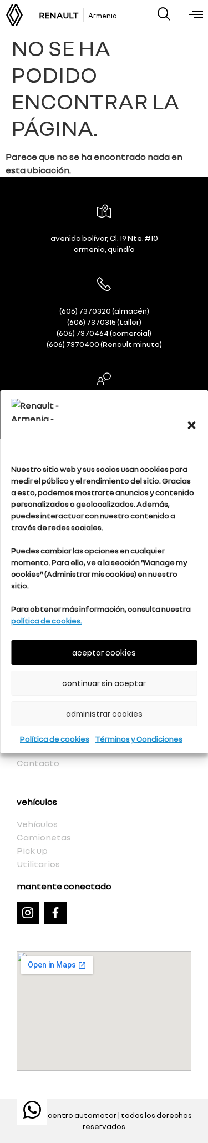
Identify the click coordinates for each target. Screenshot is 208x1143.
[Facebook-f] (55, 913)
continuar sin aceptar (104, 683)
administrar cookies (104, 713)
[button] (191, 425)
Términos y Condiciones (138, 738)
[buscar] (164, 14)
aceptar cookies (104, 652)
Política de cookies (54, 738)
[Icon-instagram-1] (28, 913)
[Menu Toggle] (196, 15)
